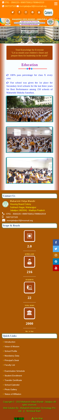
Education (41, 37)
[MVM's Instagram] (26, 12)
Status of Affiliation (12, 394)
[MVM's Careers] (45, 10)
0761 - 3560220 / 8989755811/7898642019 (24, 2)
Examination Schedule (14, 371)
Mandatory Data (11, 356)
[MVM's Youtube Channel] (39, 12)
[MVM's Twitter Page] (12, 12)
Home (16, 37)
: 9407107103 (11, 217)
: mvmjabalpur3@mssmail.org (19, 220)
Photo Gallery (10, 389)
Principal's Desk (11, 360)
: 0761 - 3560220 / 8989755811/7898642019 (25, 214)
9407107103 (10, 6)
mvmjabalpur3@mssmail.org (32, 6)
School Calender (12, 385)
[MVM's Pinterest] (32, 12)
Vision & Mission (11, 346)
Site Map (39, 418)
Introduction (9, 342)
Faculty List (9, 365)
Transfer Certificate (13, 380)
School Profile (10, 351)
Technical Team (33, 411)
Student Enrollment (13, 375)
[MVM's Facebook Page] (19, 12)
